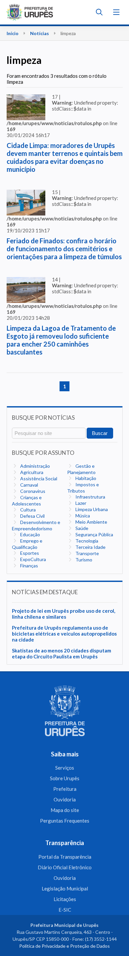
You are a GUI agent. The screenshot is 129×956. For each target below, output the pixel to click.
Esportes (29, 553)
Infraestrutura (89, 497)
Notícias (39, 33)
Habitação (85, 478)
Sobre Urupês (64, 778)
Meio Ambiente (90, 522)
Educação (29, 534)
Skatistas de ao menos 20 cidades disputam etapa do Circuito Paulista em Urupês (61, 653)
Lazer (80, 503)
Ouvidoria (65, 799)
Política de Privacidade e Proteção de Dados (64, 946)
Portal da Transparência (64, 857)
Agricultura (31, 472)
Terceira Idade (90, 547)
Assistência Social (38, 478)
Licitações (65, 899)
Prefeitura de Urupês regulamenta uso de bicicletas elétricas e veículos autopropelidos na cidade (64, 634)
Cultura (27, 509)
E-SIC (65, 910)
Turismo (83, 559)
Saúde (81, 528)
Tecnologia (86, 541)
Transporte (86, 553)
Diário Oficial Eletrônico (65, 867)
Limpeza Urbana (91, 509)
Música (82, 515)
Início (13, 33)
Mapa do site (65, 810)
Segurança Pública (93, 534)
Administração (34, 466)
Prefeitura (64, 789)
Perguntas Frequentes (64, 821)
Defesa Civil (32, 516)
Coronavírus (32, 491)
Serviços (64, 768)
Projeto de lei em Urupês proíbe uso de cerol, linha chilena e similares (63, 614)
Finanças (28, 565)
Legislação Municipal (65, 888)
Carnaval (28, 485)
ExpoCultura (32, 559)
